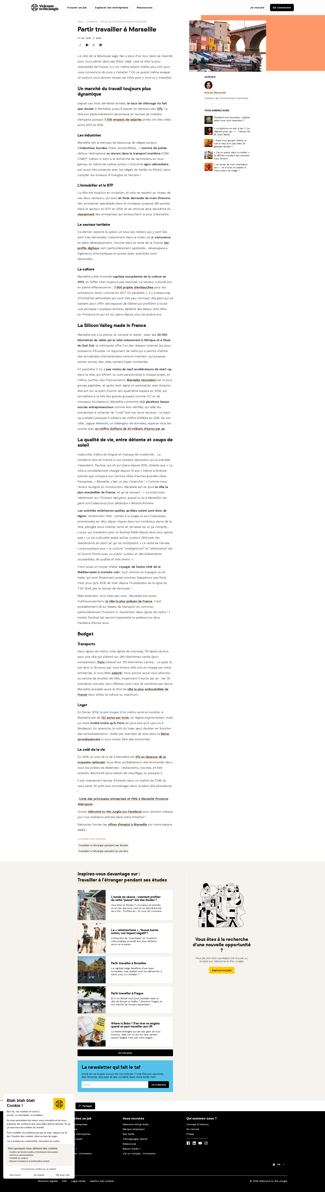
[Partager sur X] (93, 45)
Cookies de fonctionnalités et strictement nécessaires (33, 1152)
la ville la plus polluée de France (128, 601)
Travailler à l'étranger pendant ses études (123, 21)
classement (86, 214)
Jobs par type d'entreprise (74, 1134)
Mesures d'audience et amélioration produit (29, 1161)
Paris (101, 662)
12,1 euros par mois (115, 717)
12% (159, 108)
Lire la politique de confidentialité (22, 1141)
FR (278, 1164)
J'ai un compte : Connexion (75, 1153)
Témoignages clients (135, 1139)
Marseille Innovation (141, 380)
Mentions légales (48, 1181)
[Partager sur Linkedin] (100, 45)
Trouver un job (77, 7)
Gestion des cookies (102, 1181)
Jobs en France (68, 1129)
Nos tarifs (128, 1134)
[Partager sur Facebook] (87, 45)
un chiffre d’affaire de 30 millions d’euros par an (130, 428)
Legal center (78, 1181)
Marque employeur (134, 1129)
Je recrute (257, 7)
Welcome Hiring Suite (135, 1124)
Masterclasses (67, 1143)
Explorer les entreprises (111, 7)
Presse (190, 1134)
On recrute (192, 1129)
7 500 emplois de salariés (123, 119)
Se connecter (282, 7)
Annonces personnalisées (21, 1155)
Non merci (15, 1175)
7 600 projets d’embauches (133, 287)
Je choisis (39, 1175)
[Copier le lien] (80, 45)
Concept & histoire (197, 1124)
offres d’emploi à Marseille (127, 824)
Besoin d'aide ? (68, 1148)
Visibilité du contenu (18, 1158)
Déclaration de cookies (49, 1141)
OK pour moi (62, 1175)
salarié (116, 673)
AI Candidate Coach (70, 1139)
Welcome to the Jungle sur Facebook (115, 811)
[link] (215, 92)
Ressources (145, 7)
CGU (64, 1181)
